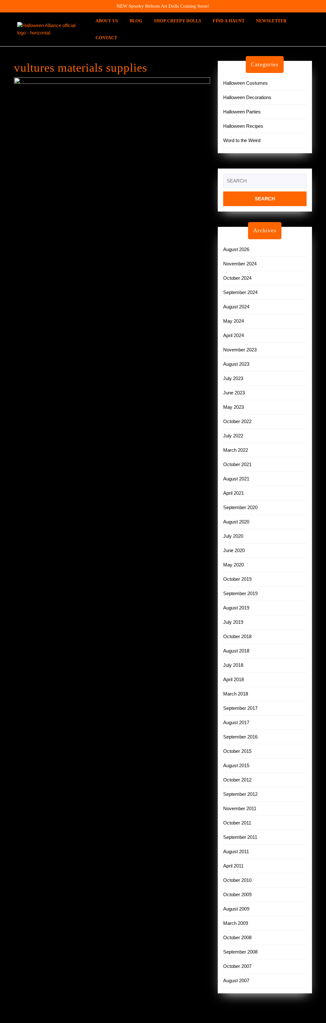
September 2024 (240, 292)
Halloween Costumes (245, 83)
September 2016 (240, 736)
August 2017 (236, 722)
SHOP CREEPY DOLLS (177, 20)
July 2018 (233, 665)
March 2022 (235, 450)
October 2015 (237, 751)
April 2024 (233, 335)
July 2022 (233, 435)
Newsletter (271, 20)
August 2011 (236, 851)
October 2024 (237, 278)
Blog (136, 20)
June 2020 (234, 550)
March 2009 (235, 923)
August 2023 (236, 364)
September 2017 (240, 708)
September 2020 (240, 507)
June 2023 (234, 392)
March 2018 (235, 693)
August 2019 (236, 607)
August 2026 (236, 249)
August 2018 (236, 650)
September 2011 (240, 837)
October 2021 (237, 464)
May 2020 (233, 564)
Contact (106, 37)
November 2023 (240, 349)
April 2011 (233, 865)
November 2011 (239, 808)
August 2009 (236, 908)
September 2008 (240, 952)
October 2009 (237, 894)
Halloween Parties (242, 111)
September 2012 (240, 794)
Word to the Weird (241, 140)
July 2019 (233, 622)
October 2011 (237, 822)
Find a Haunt (228, 20)
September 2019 (240, 593)
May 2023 (233, 407)
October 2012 (237, 779)
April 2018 (233, 679)
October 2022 (237, 421)
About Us (107, 20)
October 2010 (237, 880)
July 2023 (233, 378)
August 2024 (236, 306)
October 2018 (237, 636)
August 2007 (236, 980)
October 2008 (237, 937)
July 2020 (233, 536)
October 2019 (237, 579)
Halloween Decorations (247, 97)
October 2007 (237, 966)
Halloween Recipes (243, 126)
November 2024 (240, 263)
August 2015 (236, 765)
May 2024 (233, 321)
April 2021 (233, 493)
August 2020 (236, 521)
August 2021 (236, 478)
